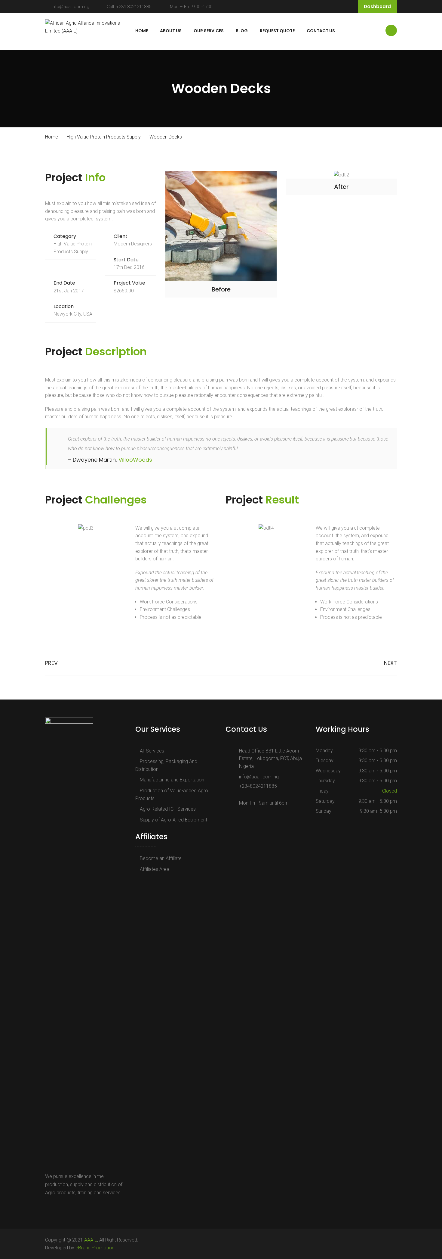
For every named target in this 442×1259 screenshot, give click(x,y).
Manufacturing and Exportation (172, 780)
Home (141, 31)
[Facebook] (48, 1206)
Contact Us (321, 31)
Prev (51, 663)
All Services (152, 751)
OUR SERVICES (209, 31)
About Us (171, 31)
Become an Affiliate (161, 858)
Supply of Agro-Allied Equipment (173, 820)
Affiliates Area (154, 869)
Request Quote (277, 31)
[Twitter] (55, 1206)
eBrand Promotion (94, 1248)
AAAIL (90, 1240)
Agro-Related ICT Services (168, 809)
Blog (242, 31)
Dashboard (377, 6)
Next (390, 663)
